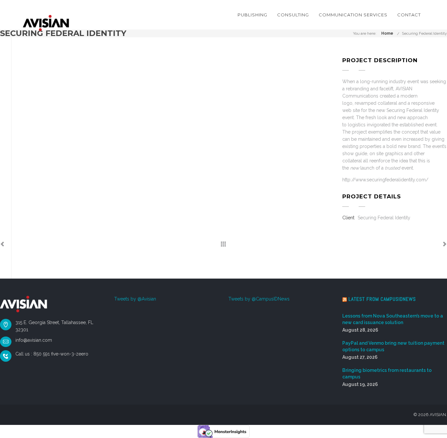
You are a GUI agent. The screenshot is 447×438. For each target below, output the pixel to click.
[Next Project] (444, 244)
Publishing (252, 14)
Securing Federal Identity (424, 33)
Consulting (293, 14)
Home (387, 33)
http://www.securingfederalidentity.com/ (385, 179)
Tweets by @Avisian (135, 298)
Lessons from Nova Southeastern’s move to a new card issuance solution (392, 319)
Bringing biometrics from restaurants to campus (387, 373)
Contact (409, 14)
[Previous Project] (2, 244)
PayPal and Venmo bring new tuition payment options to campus (393, 346)
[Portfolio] (223, 244)
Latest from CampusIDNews (382, 299)
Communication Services (353, 14)
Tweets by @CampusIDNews (259, 298)
